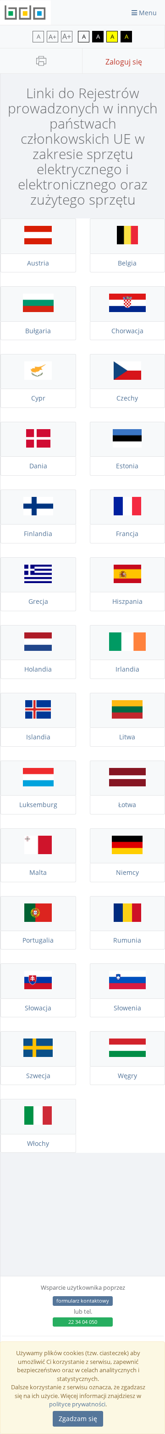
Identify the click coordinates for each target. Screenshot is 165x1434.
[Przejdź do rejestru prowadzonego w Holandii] (38, 648)
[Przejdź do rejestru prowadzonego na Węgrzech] (127, 1054)
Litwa (127, 736)
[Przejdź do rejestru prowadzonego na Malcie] (38, 852)
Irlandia (127, 669)
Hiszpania (127, 601)
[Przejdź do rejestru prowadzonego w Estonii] (127, 445)
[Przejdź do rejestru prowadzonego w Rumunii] (127, 919)
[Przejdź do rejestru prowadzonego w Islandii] (38, 716)
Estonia (127, 465)
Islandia (38, 736)
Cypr (38, 398)
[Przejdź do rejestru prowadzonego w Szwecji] (38, 1054)
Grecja (38, 601)
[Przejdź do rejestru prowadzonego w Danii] (38, 445)
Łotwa (127, 804)
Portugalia (38, 940)
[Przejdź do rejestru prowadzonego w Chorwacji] (127, 310)
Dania (38, 465)
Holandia (38, 669)
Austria (38, 263)
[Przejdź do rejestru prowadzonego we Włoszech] (38, 1122)
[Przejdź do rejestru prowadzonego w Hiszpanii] (127, 581)
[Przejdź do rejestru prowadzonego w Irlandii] (127, 648)
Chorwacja (127, 330)
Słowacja (38, 1007)
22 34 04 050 (82, 1321)
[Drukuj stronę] (41, 60)
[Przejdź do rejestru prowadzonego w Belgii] (127, 242)
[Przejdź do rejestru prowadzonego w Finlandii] (38, 513)
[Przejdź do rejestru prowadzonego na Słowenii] (127, 987)
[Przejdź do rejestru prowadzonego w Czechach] (127, 377)
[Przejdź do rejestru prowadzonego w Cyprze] (38, 377)
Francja (127, 533)
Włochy (38, 1143)
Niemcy (127, 872)
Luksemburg (38, 804)
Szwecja (38, 1075)
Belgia (127, 263)
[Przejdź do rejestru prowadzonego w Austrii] (38, 242)
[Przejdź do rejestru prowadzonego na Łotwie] (127, 784)
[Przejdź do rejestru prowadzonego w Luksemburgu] (38, 784)
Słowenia (127, 1007)
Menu (147, 12)
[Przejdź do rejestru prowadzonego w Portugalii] (38, 919)
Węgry (127, 1075)
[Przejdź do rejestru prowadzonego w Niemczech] (127, 852)
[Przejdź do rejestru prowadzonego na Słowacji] (38, 987)
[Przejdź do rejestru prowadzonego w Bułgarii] (38, 310)
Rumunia (127, 940)
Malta (38, 872)
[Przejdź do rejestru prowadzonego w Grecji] (38, 581)
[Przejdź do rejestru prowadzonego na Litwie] (127, 716)
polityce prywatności (77, 1404)
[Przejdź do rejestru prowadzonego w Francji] (127, 513)
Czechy (127, 398)
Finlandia (38, 533)
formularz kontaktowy (82, 1300)
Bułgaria (38, 330)
